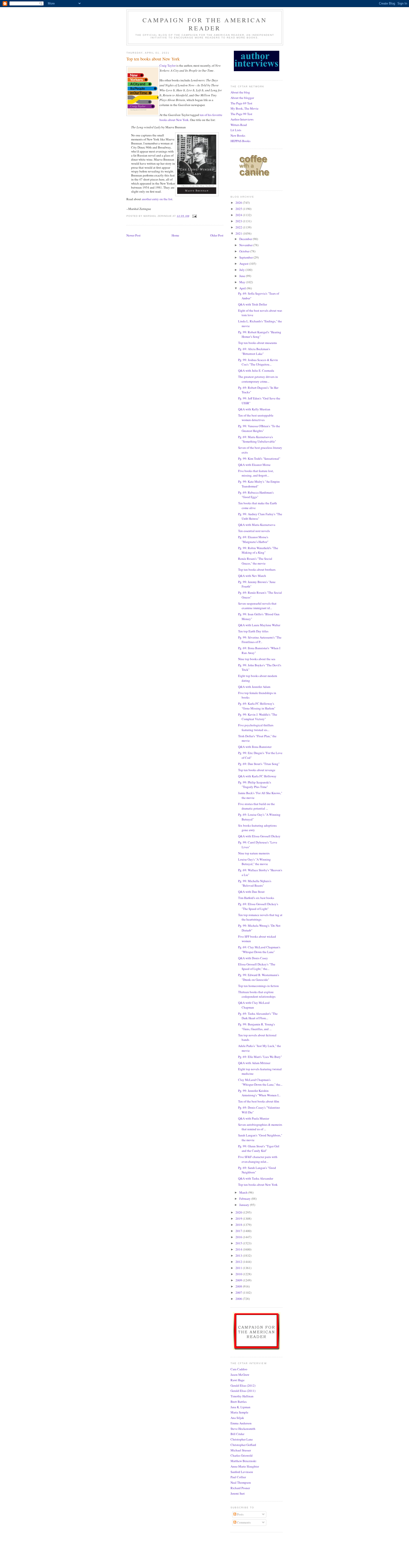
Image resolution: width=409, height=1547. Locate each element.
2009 (239, 1280)
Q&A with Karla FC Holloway (257, 776)
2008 (239, 1286)
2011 (239, 1268)
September (246, 257)
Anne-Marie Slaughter (245, 1466)
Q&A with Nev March (252, 576)
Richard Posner (240, 1488)
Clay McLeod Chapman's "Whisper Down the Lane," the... (260, 1082)
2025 (239, 209)
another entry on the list (157, 199)
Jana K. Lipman (240, 1407)
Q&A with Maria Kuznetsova (256, 525)
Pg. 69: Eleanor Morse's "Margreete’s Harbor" (253, 539)
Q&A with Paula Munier (253, 1118)
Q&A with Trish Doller (252, 304)
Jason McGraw (240, 1374)
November (246, 245)
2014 (239, 1249)
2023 (239, 221)
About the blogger (242, 98)
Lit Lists (236, 130)
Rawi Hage (238, 1380)
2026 (239, 202)
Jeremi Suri (238, 1493)
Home (175, 235)
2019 (239, 1218)
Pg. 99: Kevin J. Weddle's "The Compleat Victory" (257, 716)
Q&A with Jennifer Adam (254, 687)
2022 (239, 227)
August (244, 263)
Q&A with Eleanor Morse (254, 465)
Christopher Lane (242, 1439)
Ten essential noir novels (254, 531)
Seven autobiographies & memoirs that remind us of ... (260, 1126)
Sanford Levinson (242, 1472)
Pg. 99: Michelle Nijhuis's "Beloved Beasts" (254, 883)
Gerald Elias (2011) (243, 1391)
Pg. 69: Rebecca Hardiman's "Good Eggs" (256, 494)
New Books (238, 135)
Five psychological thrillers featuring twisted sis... (255, 727)
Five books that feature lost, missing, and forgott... (256, 473)
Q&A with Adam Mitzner (254, 1063)
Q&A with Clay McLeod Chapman (254, 1005)
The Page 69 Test (241, 103)
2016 (239, 1237)
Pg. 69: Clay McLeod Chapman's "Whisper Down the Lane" (259, 949)
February (245, 1198)
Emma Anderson (241, 1423)
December (246, 239)
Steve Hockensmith (243, 1429)
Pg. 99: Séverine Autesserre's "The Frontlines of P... (259, 639)
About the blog (240, 92)
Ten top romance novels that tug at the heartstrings (260, 917)
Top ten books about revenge (256, 770)
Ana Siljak (237, 1418)
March (243, 1192)
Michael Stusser (241, 1450)
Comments (243, 1522)
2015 (239, 1243)
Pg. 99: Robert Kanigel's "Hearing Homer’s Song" (259, 334)
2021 (239, 233)
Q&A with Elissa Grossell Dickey (259, 836)
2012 (239, 1262)
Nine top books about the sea (256, 659)
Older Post (216, 235)
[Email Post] (194, 216)
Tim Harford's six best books (256, 898)
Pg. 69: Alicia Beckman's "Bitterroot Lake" (254, 351)
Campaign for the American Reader (204, 24)
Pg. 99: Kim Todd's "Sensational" (259, 458)
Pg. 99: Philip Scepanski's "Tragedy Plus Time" (254, 784)
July (242, 270)
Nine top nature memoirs (254, 853)
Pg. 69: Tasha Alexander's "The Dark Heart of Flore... (258, 1015)
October (244, 251)
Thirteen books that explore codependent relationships (257, 994)
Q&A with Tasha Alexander (255, 1178)
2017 (239, 1231)
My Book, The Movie (244, 108)
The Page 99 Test (241, 114)
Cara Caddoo (239, 1369)
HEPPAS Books (240, 141)
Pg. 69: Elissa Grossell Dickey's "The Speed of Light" (258, 906)
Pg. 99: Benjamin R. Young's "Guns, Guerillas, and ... (256, 1026)
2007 (239, 1292)
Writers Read (239, 125)
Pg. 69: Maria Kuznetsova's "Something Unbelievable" (257, 439)
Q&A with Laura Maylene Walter (259, 625)
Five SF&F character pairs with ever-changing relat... (257, 1159)
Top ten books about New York (258, 1184)
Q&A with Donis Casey (253, 958)
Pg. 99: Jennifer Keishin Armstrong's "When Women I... (259, 1093)
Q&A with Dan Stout (251, 891)
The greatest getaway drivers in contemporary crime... (258, 379)
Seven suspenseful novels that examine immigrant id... (257, 605)
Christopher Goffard (243, 1445)
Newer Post (133, 235)
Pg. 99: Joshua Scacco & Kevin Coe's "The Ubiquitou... (258, 362)
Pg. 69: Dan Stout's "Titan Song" (259, 764)
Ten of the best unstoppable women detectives (255, 417)
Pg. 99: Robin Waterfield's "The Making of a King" (258, 550)
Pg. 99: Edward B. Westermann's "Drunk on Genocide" (258, 977)
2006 (239, 1299)
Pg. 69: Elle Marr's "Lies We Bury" (260, 1057)
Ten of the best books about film (258, 1101)
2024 (239, 215)
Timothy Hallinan (242, 1396)
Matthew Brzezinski (243, 1461)
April (243, 288)
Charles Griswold (242, 1455)
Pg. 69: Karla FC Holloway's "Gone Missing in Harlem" (256, 705)
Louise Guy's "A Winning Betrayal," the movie (254, 861)
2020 (239, 1212)
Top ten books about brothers (257, 569)
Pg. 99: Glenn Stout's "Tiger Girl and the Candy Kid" (258, 1148)
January (244, 1205)
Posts (240, 1514)
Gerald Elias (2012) (243, 1385)
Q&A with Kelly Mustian (254, 409)
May (242, 282)
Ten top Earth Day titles (253, 631)
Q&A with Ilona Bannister (254, 747)
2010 (239, 1274)
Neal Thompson (241, 1482)
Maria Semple (239, 1412)
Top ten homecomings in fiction (258, 986)
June (242, 276)
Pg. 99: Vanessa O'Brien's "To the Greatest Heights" (259, 428)
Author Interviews (242, 119)
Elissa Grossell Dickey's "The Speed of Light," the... (256, 966)
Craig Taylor (168, 65)
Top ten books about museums (257, 343)
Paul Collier (238, 1477)
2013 (239, 1255)
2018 (239, 1225)
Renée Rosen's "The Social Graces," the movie (255, 560)
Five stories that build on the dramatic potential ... (256, 806)
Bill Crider (237, 1434)
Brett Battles (239, 1401)
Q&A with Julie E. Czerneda (256, 370)
